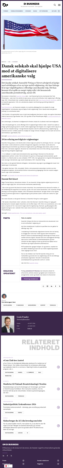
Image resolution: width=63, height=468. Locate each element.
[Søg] (55, 5)
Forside (5, 11)
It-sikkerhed (20, 305)
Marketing (8, 376)
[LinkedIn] (3, 456)
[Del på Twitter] (59, 286)
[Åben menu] (59, 5)
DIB (9, 62)
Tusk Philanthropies (7, 107)
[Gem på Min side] (43, 286)
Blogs (35, 11)
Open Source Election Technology (48, 100)
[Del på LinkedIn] (51, 286)
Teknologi (53, 305)
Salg (39, 372)
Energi (20, 412)
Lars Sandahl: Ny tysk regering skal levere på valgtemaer (22, 175)
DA (8, 466)
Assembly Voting (20, 96)
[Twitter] (11, 456)
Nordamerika (32, 305)
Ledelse (20, 433)
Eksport (42, 305)
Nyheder (28, 11)
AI (27, 433)
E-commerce (30, 372)
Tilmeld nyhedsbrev (17, 11)
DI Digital (6, 381)
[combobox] (8, 466)
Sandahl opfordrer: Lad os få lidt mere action (19, 136)
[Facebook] (7, 456)
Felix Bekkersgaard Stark (9, 302)
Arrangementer (8, 357)
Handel (20, 372)
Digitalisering (7, 305)
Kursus (5, 418)
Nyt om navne (44, 11)
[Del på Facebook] (55, 286)
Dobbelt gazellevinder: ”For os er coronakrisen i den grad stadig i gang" (26, 213)
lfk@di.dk (29, 328)
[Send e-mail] (47, 286)
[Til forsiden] (5, 5)
